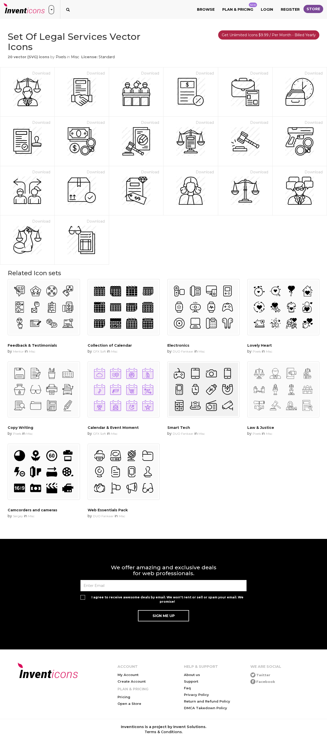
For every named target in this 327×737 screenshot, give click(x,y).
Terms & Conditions (163, 732)
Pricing (124, 697)
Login (267, 9)
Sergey (18, 516)
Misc (75, 57)
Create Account (132, 681)
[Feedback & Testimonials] (44, 307)
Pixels (61, 57)
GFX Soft (99, 351)
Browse (206, 9)
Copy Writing (20, 427)
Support (191, 681)
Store (313, 9)
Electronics (178, 345)
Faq (187, 688)
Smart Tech (178, 427)
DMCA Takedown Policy (205, 708)
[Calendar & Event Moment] (124, 389)
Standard (107, 57)
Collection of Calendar (110, 345)
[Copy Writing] (44, 389)
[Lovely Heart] (283, 307)
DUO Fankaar (183, 351)
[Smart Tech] (203, 389)
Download (41, 73)
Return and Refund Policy (207, 701)
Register (290, 9)
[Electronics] (203, 307)
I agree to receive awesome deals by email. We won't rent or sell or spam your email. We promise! (167, 599)
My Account (128, 675)
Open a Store (129, 704)
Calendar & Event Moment (113, 427)
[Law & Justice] (283, 389)
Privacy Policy (196, 695)
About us (192, 675)
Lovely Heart (259, 345)
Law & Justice (260, 427)
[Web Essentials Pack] (124, 472)
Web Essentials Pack (108, 510)
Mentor (18, 351)
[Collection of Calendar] (124, 307)
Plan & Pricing (239, 8)
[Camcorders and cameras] (44, 472)
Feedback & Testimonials (32, 345)
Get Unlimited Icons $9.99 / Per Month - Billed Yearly (269, 35)
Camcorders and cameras (32, 510)
